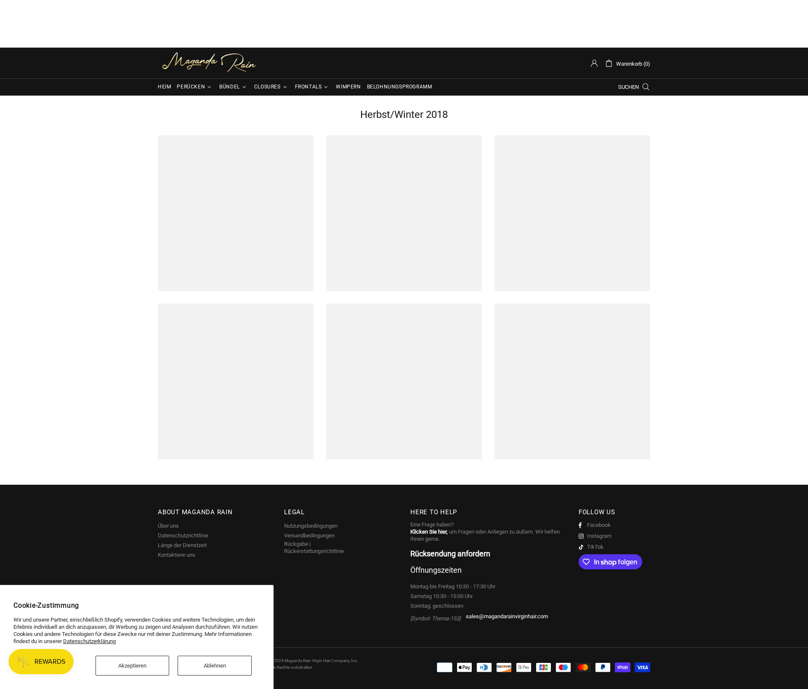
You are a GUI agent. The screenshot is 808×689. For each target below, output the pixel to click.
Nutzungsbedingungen (311, 526)
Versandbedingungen (309, 535)
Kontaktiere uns (176, 555)
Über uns (168, 526)
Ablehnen (215, 665)
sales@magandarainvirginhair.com (507, 616)
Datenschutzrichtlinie (183, 535)
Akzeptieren (132, 665)
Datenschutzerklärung (89, 641)
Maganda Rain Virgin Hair (210, 62)
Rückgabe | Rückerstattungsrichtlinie (314, 547)
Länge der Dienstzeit (182, 545)
